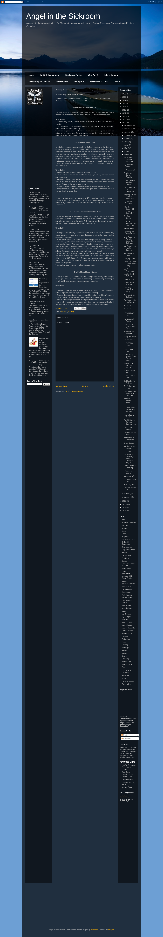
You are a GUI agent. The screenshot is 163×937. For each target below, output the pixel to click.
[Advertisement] (81, 50)
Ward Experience (128, 681)
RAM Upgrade (129, 484)
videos (124, 678)
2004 (124, 511)
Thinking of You (34, 192)
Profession (126, 639)
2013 (124, 107)
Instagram (79, 81)
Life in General (111, 75)
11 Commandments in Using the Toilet (129, 409)
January (127, 497)
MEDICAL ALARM (126, 748)
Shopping (125, 659)
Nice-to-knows (127, 625)
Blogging (125, 525)
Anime (124, 520)
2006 (124, 504)
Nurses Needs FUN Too (129, 284)
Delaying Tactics (130, 259)
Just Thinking (127, 595)
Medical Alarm (127, 787)
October (127, 132)
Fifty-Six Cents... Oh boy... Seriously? (129, 210)
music (124, 611)
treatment (125, 676)
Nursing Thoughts (128, 628)
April (126, 151)
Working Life (126, 684)
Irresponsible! (129, 476)
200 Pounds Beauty (128, 428)
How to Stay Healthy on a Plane (129, 326)
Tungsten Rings (127, 780)
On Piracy (127, 451)
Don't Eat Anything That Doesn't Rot (130, 223)
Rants (124, 642)
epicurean (94, 930)
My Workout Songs (128, 166)
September (128, 135)
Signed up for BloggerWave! (130, 233)
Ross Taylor (126, 772)
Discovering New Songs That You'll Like (130, 393)
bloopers (125, 528)
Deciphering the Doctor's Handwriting (129, 189)
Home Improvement (126, 572)
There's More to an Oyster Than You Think (129, 343)
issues (124, 581)
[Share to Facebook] (83, 308)
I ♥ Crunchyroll (129, 170)
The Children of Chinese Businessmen (130, 422)
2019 (124, 97)
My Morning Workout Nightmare (128, 159)
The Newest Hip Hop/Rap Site (129, 301)
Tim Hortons (126, 670)
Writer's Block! (129, 229)
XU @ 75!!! (128, 309)
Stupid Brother (127, 664)
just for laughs (127, 589)
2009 (124, 120)
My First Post (34, 246)
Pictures (125, 636)
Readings (125, 648)
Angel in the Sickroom (63, 16)
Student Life (126, 662)
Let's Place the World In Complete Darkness (129, 240)
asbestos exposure (129, 522)
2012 (124, 110)
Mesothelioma (127, 608)
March (127, 155)
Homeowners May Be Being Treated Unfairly (130, 357)
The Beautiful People (129, 320)
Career (124, 531)
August (127, 138)
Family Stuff (126, 555)
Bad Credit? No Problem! (129, 382)
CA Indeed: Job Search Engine (127, 776)
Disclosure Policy (73, 75)
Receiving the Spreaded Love (129, 314)
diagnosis (125, 536)
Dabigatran (124, 726)
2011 (124, 113)
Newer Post (61, 386)
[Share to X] (80, 308)
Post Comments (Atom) (74, 391)
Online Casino (129, 443)
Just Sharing (126, 592)
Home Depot (126, 568)
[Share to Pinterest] (85, 308)
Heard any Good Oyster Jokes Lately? (130, 264)
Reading (64, 312)
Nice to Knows (127, 622)
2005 (124, 507)
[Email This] (75, 308)
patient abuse (127, 633)
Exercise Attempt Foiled (128, 400)
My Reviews (126, 614)
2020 (124, 94)
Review (124, 650)
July (126, 142)
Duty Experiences (128, 550)
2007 (124, 501)
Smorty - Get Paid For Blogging (128, 365)
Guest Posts (62, 81)
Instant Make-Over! (129, 254)
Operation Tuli (34, 229)
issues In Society (128, 584)
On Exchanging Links (129, 387)
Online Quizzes (127, 631)
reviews (124, 653)
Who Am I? (93, 75)
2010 (124, 116)
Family (124, 552)
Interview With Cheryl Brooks (127, 577)
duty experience (127, 547)
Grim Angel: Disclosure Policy (128, 290)
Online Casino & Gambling (130, 467)
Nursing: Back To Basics (129, 275)
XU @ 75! (127, 305)
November (128, 129)
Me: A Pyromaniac (129, 270)
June (126, 145)
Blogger (111, 930)
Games (124, 561)
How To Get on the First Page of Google (128, 767)
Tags (123, 667)
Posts (125, 735)
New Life (125, 619)
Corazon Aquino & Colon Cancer (129, 182)
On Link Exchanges (49, 75)
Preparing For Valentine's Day (44, 363)
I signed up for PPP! (129, 416)
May (126, 148)
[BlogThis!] (78, 308)
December (128, 126)
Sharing (71, 312)
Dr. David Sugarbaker (126, 543)
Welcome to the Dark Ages (129, 296)
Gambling (125, 558)
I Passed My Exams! (44, 339)
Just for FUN (126, 587)
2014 (124, 103)
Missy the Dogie (130, 337)
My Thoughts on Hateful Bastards (130, 248)
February (127, 494)
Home (31, 75)
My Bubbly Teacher (128, 203)
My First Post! (34, 262)
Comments (127, 739)
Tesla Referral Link (99, 81)
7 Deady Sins (129, 279)
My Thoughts (126, 617)
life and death (127, 598)
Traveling (125, 673)
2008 (124, 123)
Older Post (108, 386)
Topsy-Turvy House (128, 350)
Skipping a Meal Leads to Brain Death (130, 197)
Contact (117, 81)
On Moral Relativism (128, 217)
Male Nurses (126, 605)
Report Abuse (126, 689)
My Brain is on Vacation (129, 447)
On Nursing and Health (39, 81)
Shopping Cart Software (129, 332)
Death (124, 534)
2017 (124, 100)
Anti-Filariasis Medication (129, 439)
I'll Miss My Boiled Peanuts (128, 175)
